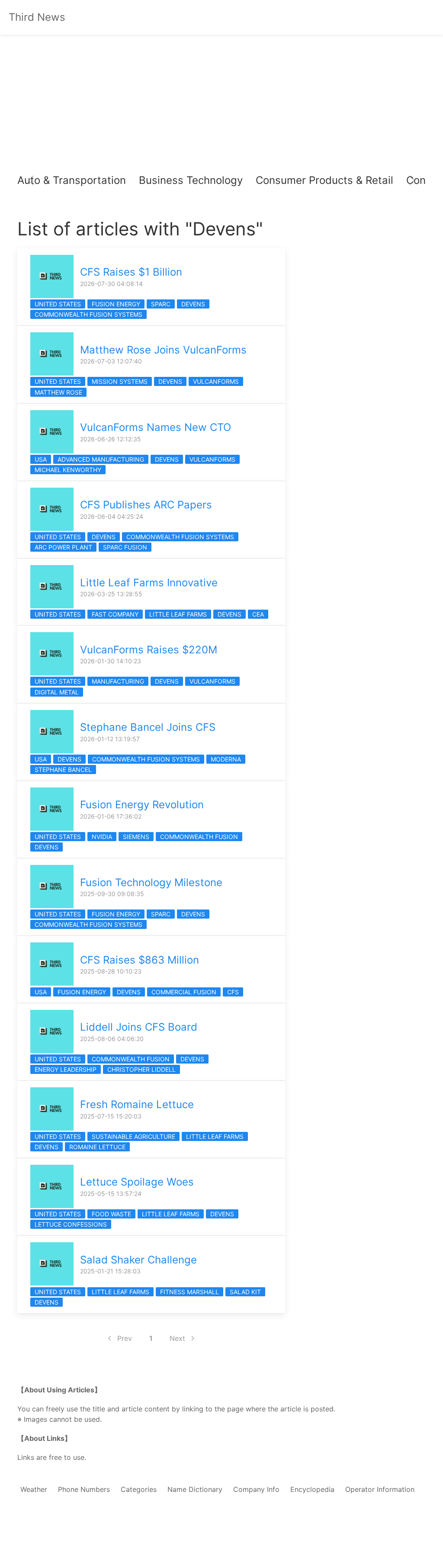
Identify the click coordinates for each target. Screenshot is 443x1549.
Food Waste (111, 1214)
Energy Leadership (65, 1069)
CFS (233, 992)
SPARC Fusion (125, 547)
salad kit (245, 1291)
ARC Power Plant (63, 547)
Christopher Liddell (141, 1069)
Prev (124, 1338)
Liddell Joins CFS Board (138, 1027)
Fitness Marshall (189, 1291)
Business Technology (191, 180)
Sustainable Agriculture (133, 1136)
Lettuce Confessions (71, 1224)
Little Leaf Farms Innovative (149, 582)
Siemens (136, 836)
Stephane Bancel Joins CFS (147, 727)
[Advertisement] (221, 103)
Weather (33, 1489)
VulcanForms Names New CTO (155, 427)
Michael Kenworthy (68, 469)
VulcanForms (216, 381)
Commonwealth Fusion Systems (88, 314)
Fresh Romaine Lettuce (137, 1104)
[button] (31, 180)
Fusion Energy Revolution (142, 804)
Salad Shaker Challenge (138, 1259)
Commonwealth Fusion (199, 836)
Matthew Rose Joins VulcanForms (163, 350)
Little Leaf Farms (178, 614)
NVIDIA (102, 836)
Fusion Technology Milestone (151, 882)
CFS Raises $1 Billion (131, 272)
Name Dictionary (194, 1489)
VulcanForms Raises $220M (148, 649)
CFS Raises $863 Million (139, 960)
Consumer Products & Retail (324, 180)
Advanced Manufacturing (101, 459)
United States (58, 304)
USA (41, 459)
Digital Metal (57, 692)
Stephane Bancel (63, 769)
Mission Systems (120, 381)
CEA (258, 614)
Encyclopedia (312, 1489)
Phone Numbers (84, 1489)
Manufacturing (118, 681)
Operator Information (379, 1489)
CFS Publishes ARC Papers (146, 504)
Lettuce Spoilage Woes (137, 1182)
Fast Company (115, 614)
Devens (193, 304)
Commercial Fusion (183, 992)
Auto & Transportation (71, 180)
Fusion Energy (116, 304)
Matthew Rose (58, 392)
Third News (37, 17)
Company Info (256, 1489)
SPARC (160, 304)
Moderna (226, 759)
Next (177, 1338)
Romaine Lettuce (97, 1147)
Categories (139, 1489)
